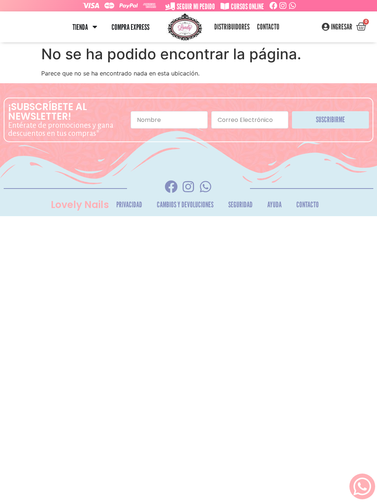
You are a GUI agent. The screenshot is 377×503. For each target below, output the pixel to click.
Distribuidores (232, 26)
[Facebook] (273, 6)
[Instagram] (283, 6)
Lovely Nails (80, 204)
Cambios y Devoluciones (185, 204)
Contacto (268, 26)
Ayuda (274, 204)
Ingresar (341, 26)
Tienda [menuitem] (80, 27)
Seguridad (240, 204)
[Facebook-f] (171, 186)
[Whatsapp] (292, 6)
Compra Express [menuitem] (130, 27)
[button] (95, 27)
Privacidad (129, 204)
